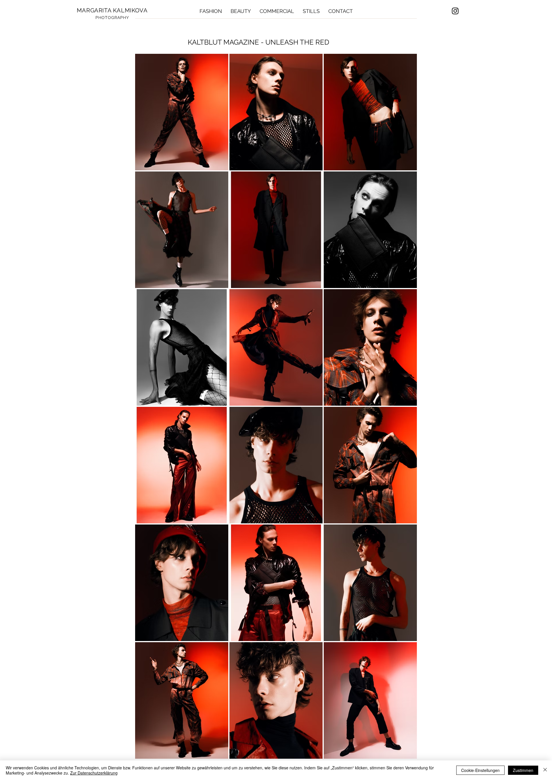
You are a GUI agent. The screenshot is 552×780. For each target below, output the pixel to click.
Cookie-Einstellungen (480, 770)
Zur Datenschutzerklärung (94, 773)
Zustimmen (523, 770)
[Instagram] (455, 10)
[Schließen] (545, 770)
